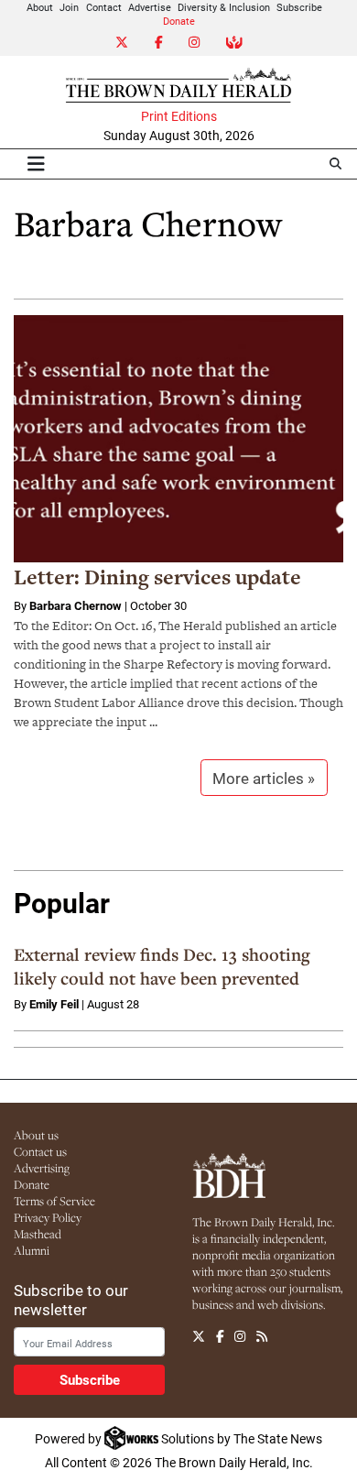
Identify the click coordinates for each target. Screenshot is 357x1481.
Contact (104, 7)
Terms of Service (54, 1200)
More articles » (263, 778)
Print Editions (179, 116)
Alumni (31, 1250)
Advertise (149, 7)
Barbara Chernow (75, 605)
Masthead (37, 1233)
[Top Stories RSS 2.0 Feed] (261, 1336)
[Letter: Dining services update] (178, 438)
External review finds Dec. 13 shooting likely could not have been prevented (162, 966)
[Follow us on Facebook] (220, 1336)
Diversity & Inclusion (224, 7)
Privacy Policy (47, 1217)
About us (36, 1135)
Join (69, 7)
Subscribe (299, 7)
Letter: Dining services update (157, 577)
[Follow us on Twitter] (198, 1336)
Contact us (40, 1151)
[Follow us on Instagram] (239, 1336)
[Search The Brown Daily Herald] (335, 163)
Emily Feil (54, 1004)
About (40, 7)
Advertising (42, 1168)
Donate (179, 20)
